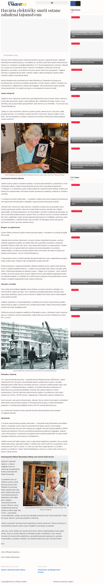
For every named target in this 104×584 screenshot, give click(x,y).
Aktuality (75, 17)
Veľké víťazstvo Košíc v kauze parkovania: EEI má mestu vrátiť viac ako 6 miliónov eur (86, 140)
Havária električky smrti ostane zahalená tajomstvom (85, 308)
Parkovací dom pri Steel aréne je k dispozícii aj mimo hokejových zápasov (86, 281)
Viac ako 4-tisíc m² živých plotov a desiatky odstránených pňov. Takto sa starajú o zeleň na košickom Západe (86, 165)
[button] (52, 2)
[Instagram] (78, 3)
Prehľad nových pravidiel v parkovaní (83, 256)
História (75, 290)
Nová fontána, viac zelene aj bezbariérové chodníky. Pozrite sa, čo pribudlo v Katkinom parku (86, 86)
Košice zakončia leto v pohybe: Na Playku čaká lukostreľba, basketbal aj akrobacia (86, 61)
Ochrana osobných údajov (63, 582)
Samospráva (76, 263)
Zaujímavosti (76, 69)
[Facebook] (72, 3)
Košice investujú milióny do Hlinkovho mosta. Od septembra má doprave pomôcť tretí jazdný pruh (86, 34)
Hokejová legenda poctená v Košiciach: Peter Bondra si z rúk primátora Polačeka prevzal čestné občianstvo (86, 113)
